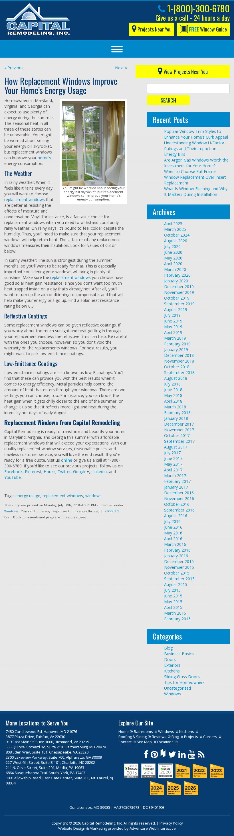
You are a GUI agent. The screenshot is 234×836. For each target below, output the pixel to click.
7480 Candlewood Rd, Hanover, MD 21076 (41, 731)
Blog (168, 648)
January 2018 (176, 418)
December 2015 (179, 561)
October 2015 (176, 573)
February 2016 (177, 550)
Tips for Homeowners (184, 682)
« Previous (13, 67)
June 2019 (173, 321)
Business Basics (179, 653)
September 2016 (179, 510)
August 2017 (175, 447)
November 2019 (179, 292)
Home (123, 731)
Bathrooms (143, 731)
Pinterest (33, 471)
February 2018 (177, 412)
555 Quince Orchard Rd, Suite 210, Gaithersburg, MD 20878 (56, 747)
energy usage (27, 495)
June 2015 (173, 596)
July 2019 (172, 315)
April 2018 (173, 401)
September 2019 (179, 303)
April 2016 (173, 538)
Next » (121, 67)
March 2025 (175, 229)
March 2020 (175, 269)
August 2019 (175, 309)
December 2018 (179, 355)
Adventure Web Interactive (153, 828)
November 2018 (179, 361)
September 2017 (179, 441)
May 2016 (173, 533)
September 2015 (179, 578)
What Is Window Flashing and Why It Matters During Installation (195, 191)
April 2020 (173, 263)
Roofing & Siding (132, 736)
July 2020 (172, 246)
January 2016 (176, 555)
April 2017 (173, 470)
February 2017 (177, 481)
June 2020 (173, 252)
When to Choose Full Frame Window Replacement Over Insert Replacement (195, 177)
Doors (170, 659)
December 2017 (179, 424)
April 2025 (173, 223)
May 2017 (173, 464)
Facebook (13, 471)
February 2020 (177, 275)
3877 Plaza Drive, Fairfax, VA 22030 (35, 736)
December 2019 (179, 286)
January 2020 (176, 281)
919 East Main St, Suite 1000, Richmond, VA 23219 (47, 741)
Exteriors (172, 665)
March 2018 (175, 407)
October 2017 (176, 435)
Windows (11, 511)
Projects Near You (154, 29)
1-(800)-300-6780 (197, 8)
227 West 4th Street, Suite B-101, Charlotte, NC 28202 (50, 762)
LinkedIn (98, 471)
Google (79, 471)
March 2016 (175, 544)
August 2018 (175, 378)
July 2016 (172, 521)
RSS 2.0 (112, 511)
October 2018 (176, 366)
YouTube (12, 477)
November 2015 (179, 567)
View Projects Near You (185, 71)
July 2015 (172, 590)
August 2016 (175, 515)
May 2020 (173, 258)
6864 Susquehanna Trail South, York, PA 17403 (45, 772)
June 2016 (173, 527)
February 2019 (177, 344)
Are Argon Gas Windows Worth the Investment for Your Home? (196, 162)
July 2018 (172, 384)
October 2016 (176, 504)
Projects (191, 736)
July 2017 (172, 452)
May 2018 (173, 395)
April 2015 (173, 607)
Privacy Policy (171, 823)
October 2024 (176, 235)
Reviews (159, 736)
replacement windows (24, 199)
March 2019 (175, 338)
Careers (210, 736)
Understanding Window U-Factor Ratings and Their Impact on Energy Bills (194, 148)
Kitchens (172, 671)
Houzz (49, 471)
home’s (44, 157)
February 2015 (177, 618)
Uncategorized (177, 688)
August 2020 (175, 240)
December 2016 (179, 492)
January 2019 (176, 349)
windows (93, 495)
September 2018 (179, 372)
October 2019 (176, 298)
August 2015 (175, 584)
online (66, 460)
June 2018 (173, 389)
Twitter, (64, 471)
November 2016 (179, 498)
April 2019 (173, 332)
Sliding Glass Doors (182, 676)
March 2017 (175, 475)
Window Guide (208, 29)
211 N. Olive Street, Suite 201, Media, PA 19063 (45, 767)
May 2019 (173, 326)
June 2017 (173, 458)
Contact (125, 741)
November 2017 (179, 429)
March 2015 (175, 613)
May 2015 (173, 601)
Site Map (144, 741)
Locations (165, 741)
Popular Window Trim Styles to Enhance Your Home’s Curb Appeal (196, 134)
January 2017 (176, 487)
